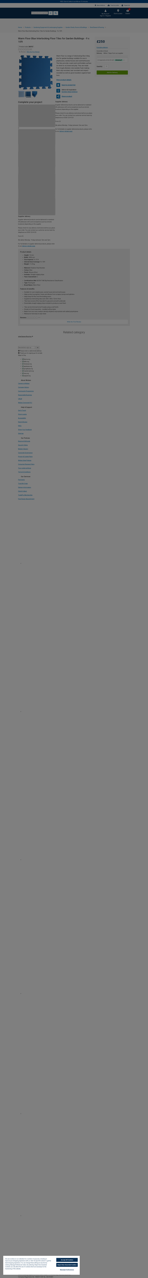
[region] (41, 1265)
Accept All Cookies (67, 1260)
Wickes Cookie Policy (28, 1269)
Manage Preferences (67, 1269)
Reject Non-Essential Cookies (67, 1265)
